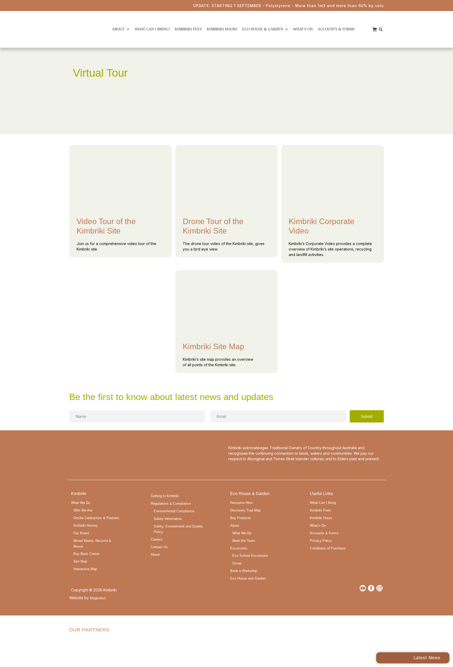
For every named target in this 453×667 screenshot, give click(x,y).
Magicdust (98, 598)
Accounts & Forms (336, 29)
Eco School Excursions (250, 556)
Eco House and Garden (248, 578)
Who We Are (82, 510)
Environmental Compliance (174, 511)
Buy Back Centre (86, 554)
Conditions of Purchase (327, 548)
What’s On (318, 525)
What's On (303, 29)
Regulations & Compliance (171, 503)
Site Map (80, 561)
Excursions (238, 548)
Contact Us (159, 547)
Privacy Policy (321, 541)
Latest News (427, 657)
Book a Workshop (243, 571)
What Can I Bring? (152, 29)
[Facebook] (371, 588)
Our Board (81, 533)
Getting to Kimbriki (165, 496)
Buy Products (240, 518)
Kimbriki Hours (222, 29)
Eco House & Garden (262, 29)
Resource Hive (241, 503)
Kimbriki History (85, 525)
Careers (157, 539)
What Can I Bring (323, 503)
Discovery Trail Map (245, 510)
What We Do (80, 503)
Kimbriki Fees (188, 29)
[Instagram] (379, 588)
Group (236, 563)
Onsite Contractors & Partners (96, 518)
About (118, 29)
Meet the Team (243, 541)
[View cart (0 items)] (374, 29)
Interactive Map (85, 569)
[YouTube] (362, 588)
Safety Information (168, 519)
